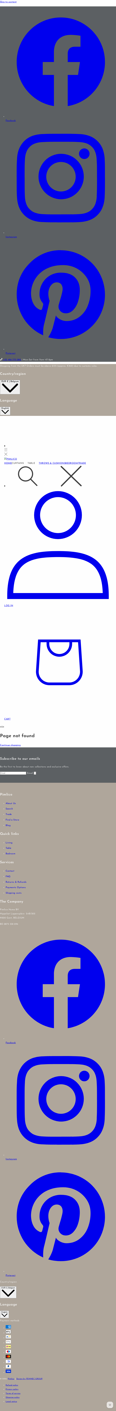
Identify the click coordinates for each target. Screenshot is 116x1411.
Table (8, 848)
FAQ (8, 876)
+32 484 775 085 (12, 360)
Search (9, 809)
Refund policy (12, 1385)
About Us (11, 803)
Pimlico (11, 1379)
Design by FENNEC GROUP (29, 1379)
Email (30, 773)
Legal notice (11, 1401)
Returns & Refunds (16, 882)
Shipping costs (14, 893)
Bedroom (10, 854)
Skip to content (8, 2)
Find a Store (12, 820)
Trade (9, 814)
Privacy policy (12, 1389)
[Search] (58, 476)
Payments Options (16, 887)
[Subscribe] (35, 773)
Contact (10, 871)
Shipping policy (13, 1397)
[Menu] (5, 450)
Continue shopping (10, 745)
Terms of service (13, 1393)
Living (9, 843)
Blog (8, 825)
